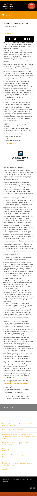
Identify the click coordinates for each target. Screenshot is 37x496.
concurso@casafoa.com (11, 382)
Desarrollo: (24, 488)
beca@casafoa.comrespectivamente (15, 384)
